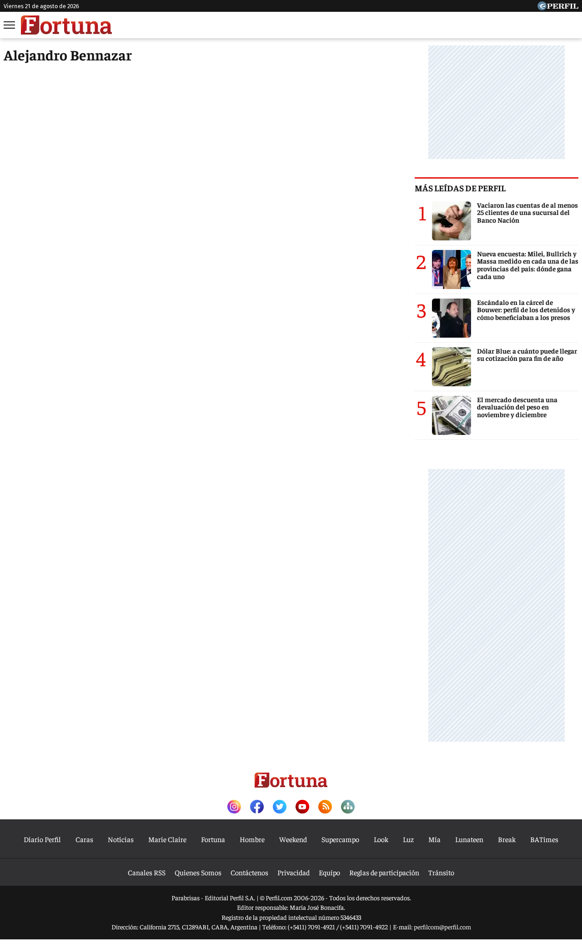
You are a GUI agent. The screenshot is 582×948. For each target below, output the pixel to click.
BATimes (544, 838)
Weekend (293, 838)
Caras (84, 838)
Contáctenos (249, 872)
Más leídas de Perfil (460, 187)
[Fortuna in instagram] (234, 807)
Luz (408, 838)
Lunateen (469, 838)
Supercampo (340, 838)
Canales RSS (147, 872)
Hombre (252, 838)
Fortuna (213, 838)
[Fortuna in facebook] (257, 807)
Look (381, 838)
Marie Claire (167, 838)
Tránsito (441, 872)
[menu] (10, 25)
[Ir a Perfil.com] (557, 7)
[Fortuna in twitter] (279, 807)
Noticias (121, 838)
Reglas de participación (384, 872)
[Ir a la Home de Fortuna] (66, 25)
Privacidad (293, 872)
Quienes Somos (198, 872)
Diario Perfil (42, 838)
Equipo (329, 872)
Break (507, 838)
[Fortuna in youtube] (302, 807)
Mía (434, 838)
